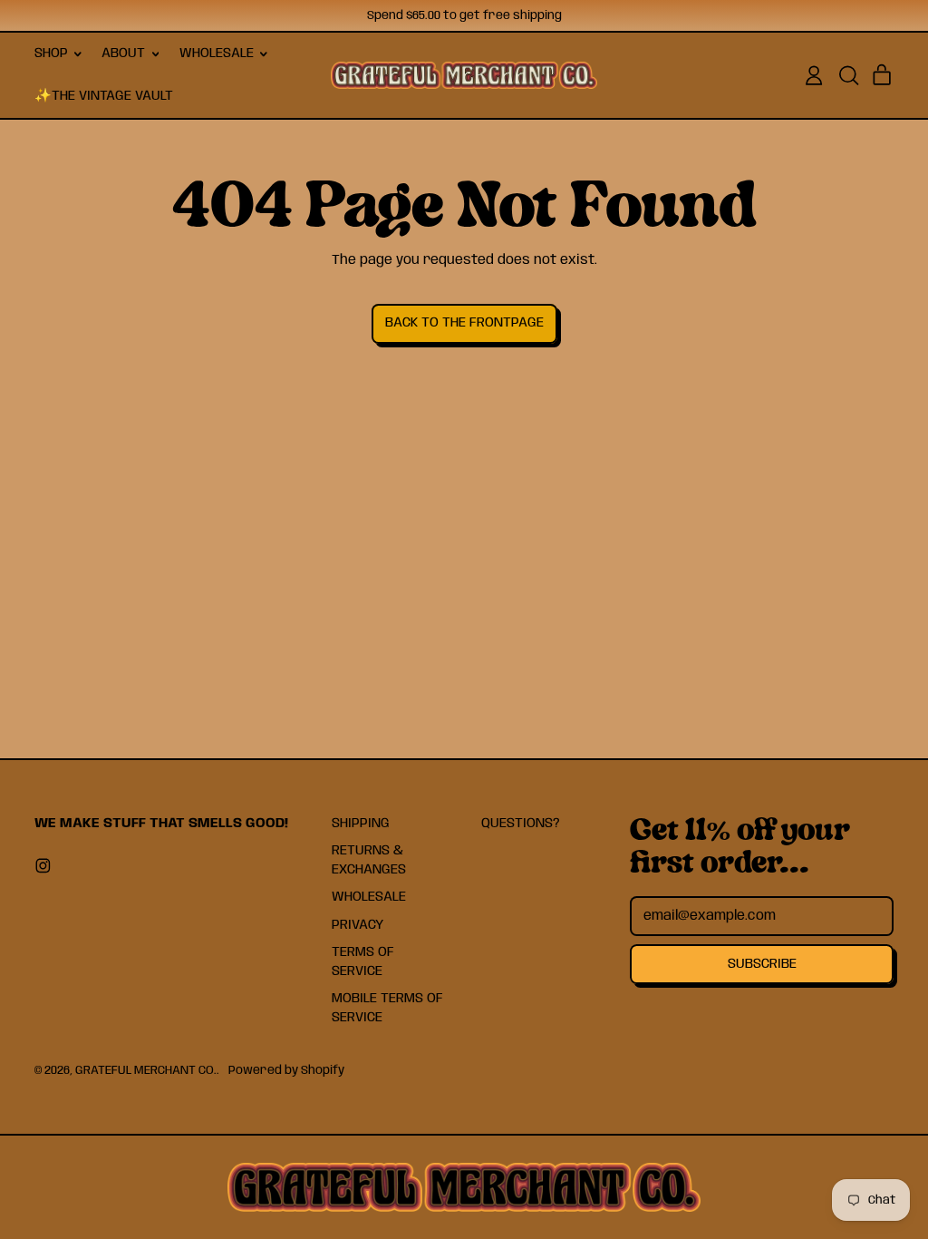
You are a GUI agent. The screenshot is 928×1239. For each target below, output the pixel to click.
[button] (848, 75)
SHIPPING (361, 823)
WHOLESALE (369, 897)
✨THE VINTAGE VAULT (103, 96)
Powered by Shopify (286, 1070)
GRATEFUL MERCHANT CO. (146, 1070)
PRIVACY (357, 925)
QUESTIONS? (520, 823)
